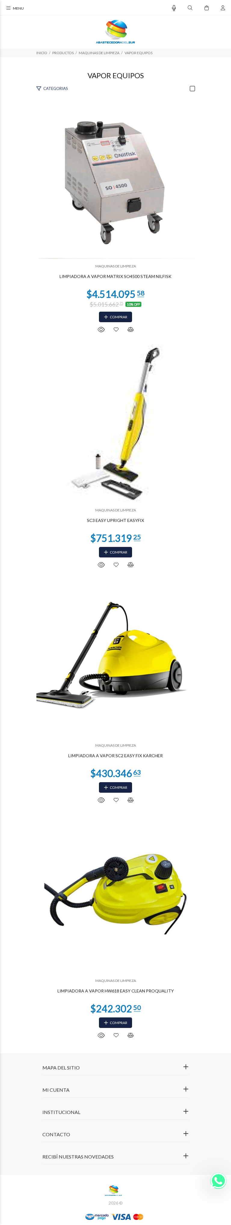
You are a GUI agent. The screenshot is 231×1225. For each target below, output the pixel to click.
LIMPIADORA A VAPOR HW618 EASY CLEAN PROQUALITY (115, 990)
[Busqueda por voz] (174, 8)
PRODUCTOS (63, 53)
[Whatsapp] (218, 1181)
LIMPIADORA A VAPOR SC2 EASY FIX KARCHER (115, 755)
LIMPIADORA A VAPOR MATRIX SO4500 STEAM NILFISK (115, 276)
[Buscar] (190, 8)
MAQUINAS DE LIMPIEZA (99, 53)
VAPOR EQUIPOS (138, 53)
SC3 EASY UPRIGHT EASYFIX (115, 520)
